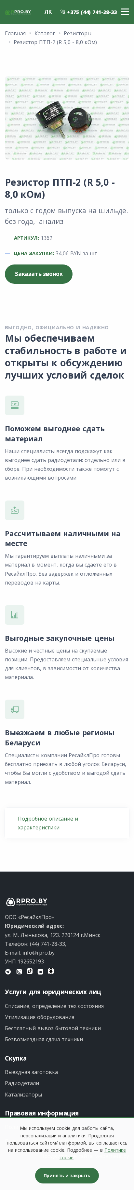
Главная (15, 33)
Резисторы (77, 33)
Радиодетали (22, 1083)
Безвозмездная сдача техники (44, 1039)
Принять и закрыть (67, 1175)
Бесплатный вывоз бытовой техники (53, 1028)
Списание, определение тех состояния (54, 1006)
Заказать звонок (39, 274)
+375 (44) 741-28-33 (91, 12)
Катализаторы (23, 1094)
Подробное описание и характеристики (48, 823)
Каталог (44, 33)
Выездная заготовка (31, 1072)
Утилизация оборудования (39, 1017)
